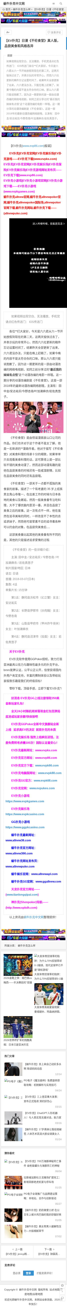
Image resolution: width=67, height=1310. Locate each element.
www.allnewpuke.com (20, 866)
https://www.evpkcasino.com (25, 814)
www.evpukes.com (42, 788)
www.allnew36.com (18, 840)
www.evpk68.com (45, 780)
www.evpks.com (46, 750)
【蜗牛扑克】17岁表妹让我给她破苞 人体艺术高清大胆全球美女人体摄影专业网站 (43, 1134)
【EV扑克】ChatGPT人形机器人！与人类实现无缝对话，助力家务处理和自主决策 (42, 1117)
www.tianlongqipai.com (22, 894)
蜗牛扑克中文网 (14, 3)
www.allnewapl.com (44, 874)
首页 (8, 9)
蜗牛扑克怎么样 (22, 9)
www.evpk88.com (49, 773)
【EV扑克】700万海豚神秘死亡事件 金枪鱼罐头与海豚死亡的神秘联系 (42, 1166)
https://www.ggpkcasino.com (25, 827)
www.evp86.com (33, 145)
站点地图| (54, 1289)
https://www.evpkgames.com (25, 801)
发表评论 (55, 32)
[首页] (62, 1285)
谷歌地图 (38, 1294)
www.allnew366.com (19, 853)
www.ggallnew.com (48, 881)
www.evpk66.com (47, 765)
